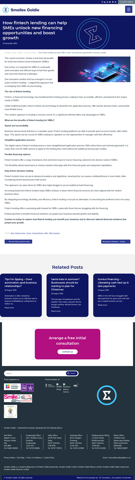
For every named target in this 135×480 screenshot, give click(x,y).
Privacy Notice (9, 458)
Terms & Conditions (34, 458)
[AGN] (76, 388)
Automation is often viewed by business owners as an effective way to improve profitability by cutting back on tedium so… (21, 300)
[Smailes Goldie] (22, 9)
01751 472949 (78, 448)
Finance (28, 233)
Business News (20, 233)
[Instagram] (107, 2)
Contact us (67, 352)
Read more (9, 308)
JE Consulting (104, 478)
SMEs (46, 233)
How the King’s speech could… (18, 241)
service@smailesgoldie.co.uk (119, 458)
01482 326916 (12, 448)
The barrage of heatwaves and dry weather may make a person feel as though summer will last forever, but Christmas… (66, 303)
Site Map (20, 458)
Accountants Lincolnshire (121, 478)
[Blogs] (115, 2)
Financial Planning (38, 233)
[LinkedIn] (104, 2)
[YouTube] (110, 2)
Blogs (13, 233)
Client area (126, 2)
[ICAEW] (50, 388)
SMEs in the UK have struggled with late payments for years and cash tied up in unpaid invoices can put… (113, 298)
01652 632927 (122, 448)
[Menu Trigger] (128, 9)
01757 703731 (56, 448)
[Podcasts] (113, 2)
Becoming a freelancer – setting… (116, 241)
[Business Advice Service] (67, 388)
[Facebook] (102, 2)
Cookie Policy (49, 458)
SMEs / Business (54, 233)
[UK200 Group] (59, 388)
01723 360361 (34, 448)
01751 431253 (100, 448)
